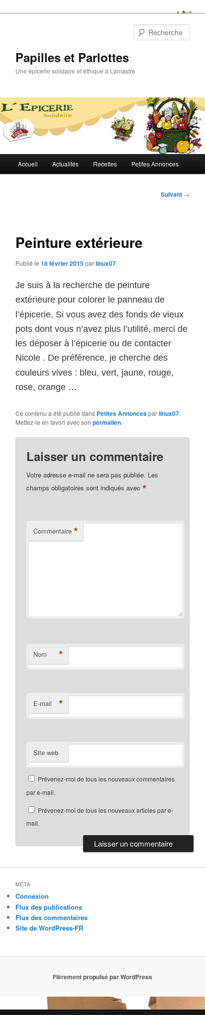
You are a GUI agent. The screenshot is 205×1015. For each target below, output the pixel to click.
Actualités (65, 163)
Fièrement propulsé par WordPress (102, 976)
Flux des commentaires (51, 917)
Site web (45, 752)
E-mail (48, 703)
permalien (107, 422)
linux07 (106, 263)
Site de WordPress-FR (49, 928)
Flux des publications (48, 907)
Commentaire (55, 531)
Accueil (28, 163)
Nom (48, 654)
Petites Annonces (155, 163)
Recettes (105, 163)
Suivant (175, 194)
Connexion (32, 896)
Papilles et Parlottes (72, 57)
